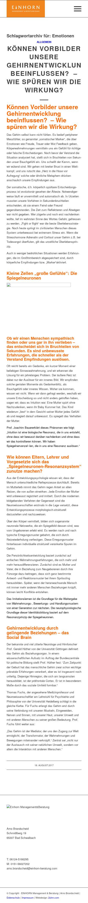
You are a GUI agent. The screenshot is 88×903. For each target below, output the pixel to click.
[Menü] (75, 8)
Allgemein (44, 42)
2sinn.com (53, 897)
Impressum (28, 897)
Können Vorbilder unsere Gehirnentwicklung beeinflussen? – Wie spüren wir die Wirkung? (47, 69)
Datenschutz (13, 897)
